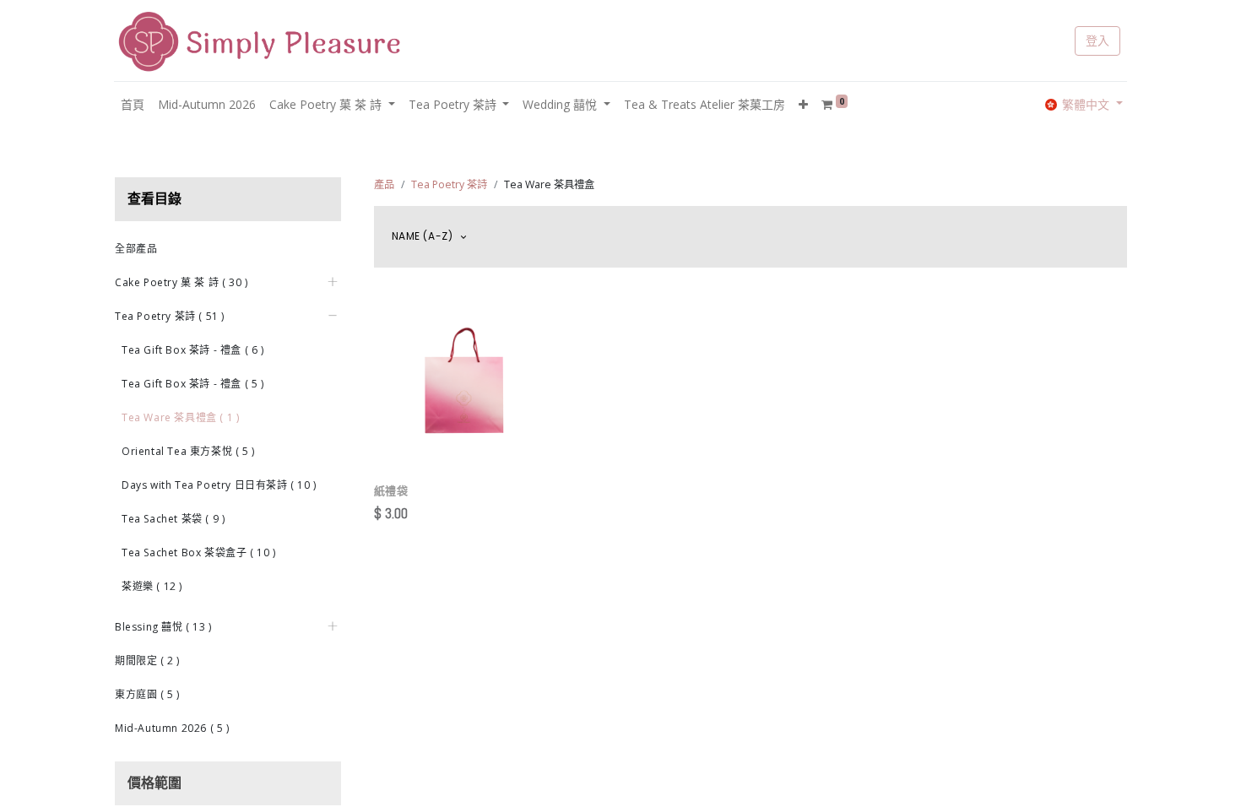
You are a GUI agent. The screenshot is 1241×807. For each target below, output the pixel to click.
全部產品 (136, 248)
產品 (384, 184)
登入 (1097, 40)
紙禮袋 (391, 491)
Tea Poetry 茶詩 (449, 184)
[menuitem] (132, 104)
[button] (803, 104)
